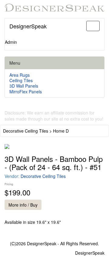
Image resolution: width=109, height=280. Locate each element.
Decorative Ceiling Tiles (43, 176)
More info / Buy (23, 205)
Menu (14, 63)
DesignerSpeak (28, 26)
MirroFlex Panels (25, 92)
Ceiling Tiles (21, 80)
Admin (11, 42)
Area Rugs (19, 75)
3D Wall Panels (23, 86)
